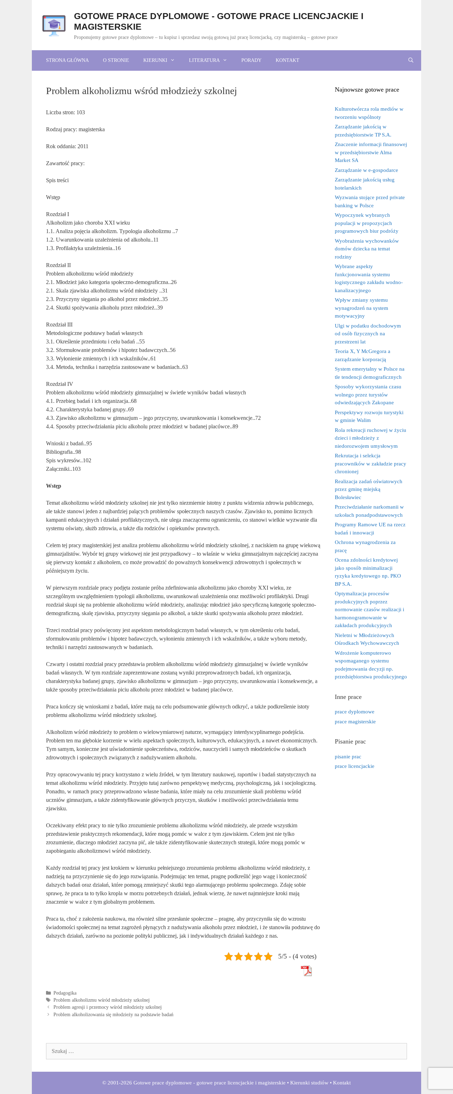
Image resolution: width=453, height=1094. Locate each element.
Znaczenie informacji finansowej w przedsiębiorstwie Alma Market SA (371, 152)
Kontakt (342, 1083)
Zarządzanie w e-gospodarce (366, 170)
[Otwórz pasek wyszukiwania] (411, 60)
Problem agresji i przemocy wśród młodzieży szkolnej (107, 1007)
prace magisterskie (355, 721)
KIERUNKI (155, 60)
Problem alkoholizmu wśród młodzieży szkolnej (101, 1000)
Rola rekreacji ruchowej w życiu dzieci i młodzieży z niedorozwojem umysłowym (370, 438)
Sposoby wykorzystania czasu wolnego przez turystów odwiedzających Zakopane (368, 394)
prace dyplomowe (354, 711)
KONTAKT (287, 60)
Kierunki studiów (309, 1083)
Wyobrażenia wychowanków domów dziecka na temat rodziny (367, 249)
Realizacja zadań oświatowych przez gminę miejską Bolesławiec (368, 489)
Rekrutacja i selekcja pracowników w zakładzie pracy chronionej (370, 463)
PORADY (251, 60)
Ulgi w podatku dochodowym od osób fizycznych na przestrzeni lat (368, 334)
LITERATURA (204, 60)
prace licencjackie (354, 766)
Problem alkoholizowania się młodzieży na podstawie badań (113, 1014)
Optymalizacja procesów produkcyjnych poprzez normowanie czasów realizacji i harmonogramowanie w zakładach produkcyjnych (369, 609)
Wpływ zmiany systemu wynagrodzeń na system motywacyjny (361, 308)
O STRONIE (116, 60)
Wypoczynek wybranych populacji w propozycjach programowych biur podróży (366, 223)
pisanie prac (348, 756)
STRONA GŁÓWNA (67, 60)
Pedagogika (64, 993)
